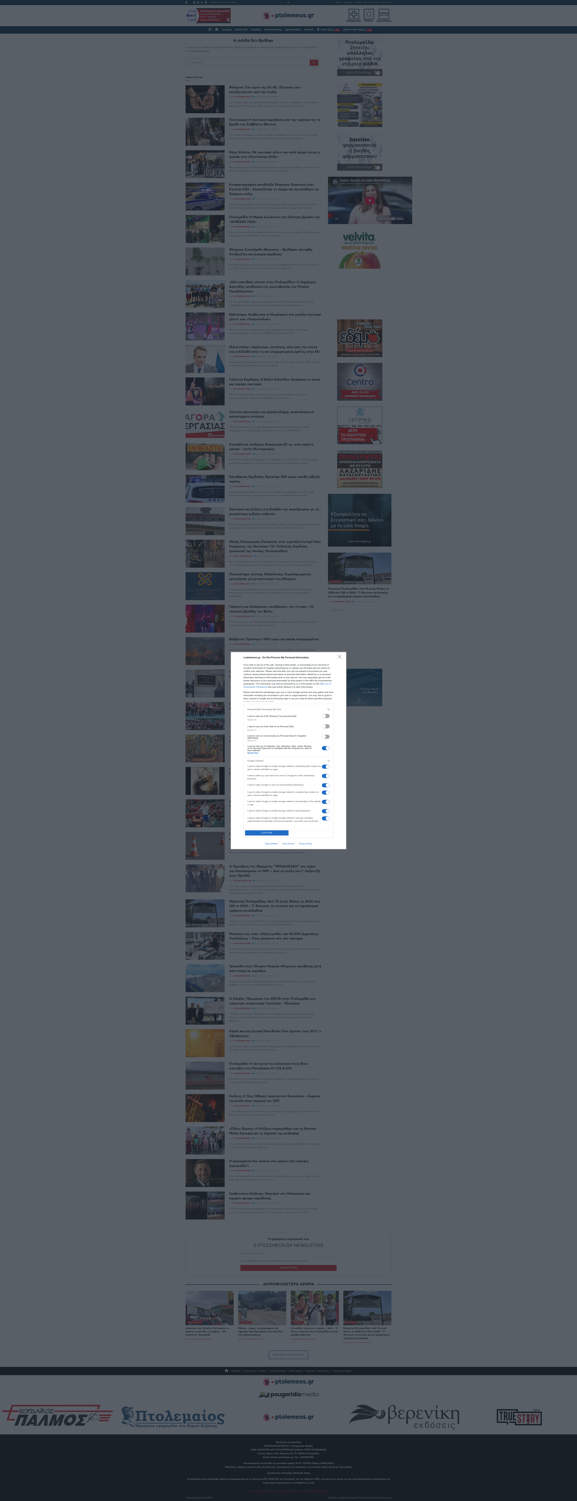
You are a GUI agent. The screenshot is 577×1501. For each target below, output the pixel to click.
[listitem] (288, 709)
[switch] (326, 716)
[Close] (340, 658)
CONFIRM (266, 833)
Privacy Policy (305, 843)
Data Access (288, 843)
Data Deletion (271, 843)
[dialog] (288, 750)
